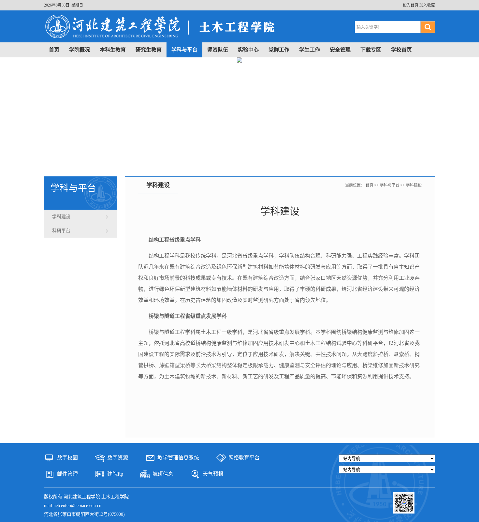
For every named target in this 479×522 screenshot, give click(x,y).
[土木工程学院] (163, 39)
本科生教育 (113, 49)
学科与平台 (184, 49)
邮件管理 (67, 474)
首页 (54, 49)
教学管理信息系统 (178, 457)
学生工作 (309, 49)
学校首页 (401, 49)
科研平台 (61, 230)
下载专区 (370, 49)
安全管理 (340, 49)
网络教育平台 (244, 457)
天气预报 (213, 474)
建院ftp (115, 474)
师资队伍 (217, 49)
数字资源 (117, 457)
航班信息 (162, 474)
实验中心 (248, 49)
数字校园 (67, 457)
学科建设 (61, 216)
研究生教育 (149, 49)
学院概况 (79, 49)
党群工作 (279, 49)
